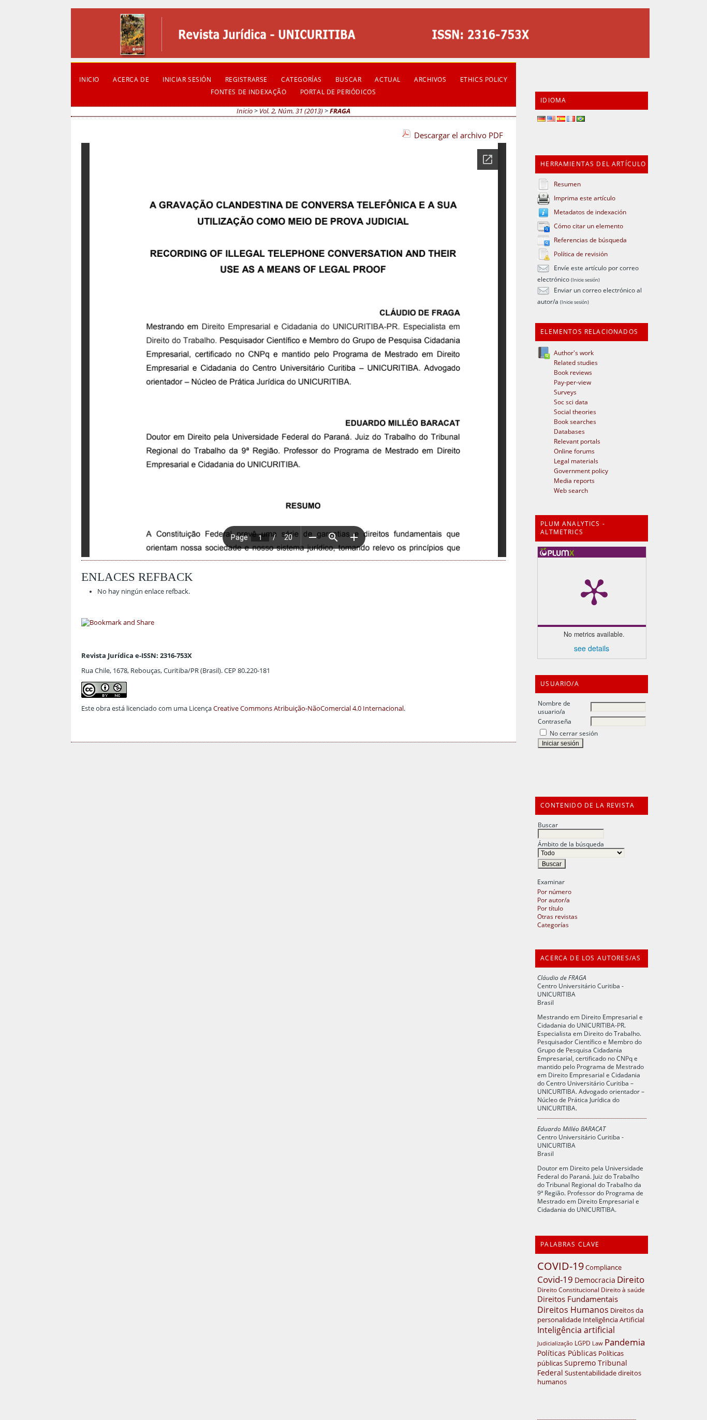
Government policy (581, 470)
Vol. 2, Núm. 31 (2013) (291, 111)
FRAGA (340, 111)
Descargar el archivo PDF (458, 135)
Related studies (576, 362)
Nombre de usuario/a (554, 707)
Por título (550, 908)
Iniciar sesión (187, 79)
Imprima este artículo (584, 198)
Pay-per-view (572, 382)
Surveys (565, 392)
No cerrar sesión (574, 733)
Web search (571, 490)
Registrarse (246, 79)
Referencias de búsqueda (590, 240)
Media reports (574, 480)
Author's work (574, 352)
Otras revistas (557, 916)
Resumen (567, 184)
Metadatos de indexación (590, 212)
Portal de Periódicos (338, 91)
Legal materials (576, 461)
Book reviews (573, 372)
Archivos (430, 79)
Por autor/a (553, 900)
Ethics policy (484, 79)
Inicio (89, 79)
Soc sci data (571, 402)
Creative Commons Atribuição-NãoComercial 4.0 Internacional (308, 708)
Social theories (575, 411)
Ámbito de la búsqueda (571, 844)
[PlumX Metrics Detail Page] (594, 591)
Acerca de (131, 79)
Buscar (548, 825)
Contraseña (554, 721)
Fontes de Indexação (248, 91)
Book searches (575, 421)
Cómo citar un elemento (588, 226)
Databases (569, 431)
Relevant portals (577, 441)
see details (591, 648)
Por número (554, 891)
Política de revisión (581, 254)
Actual (388, 79)
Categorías (553, 924)
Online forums (574, 451)
